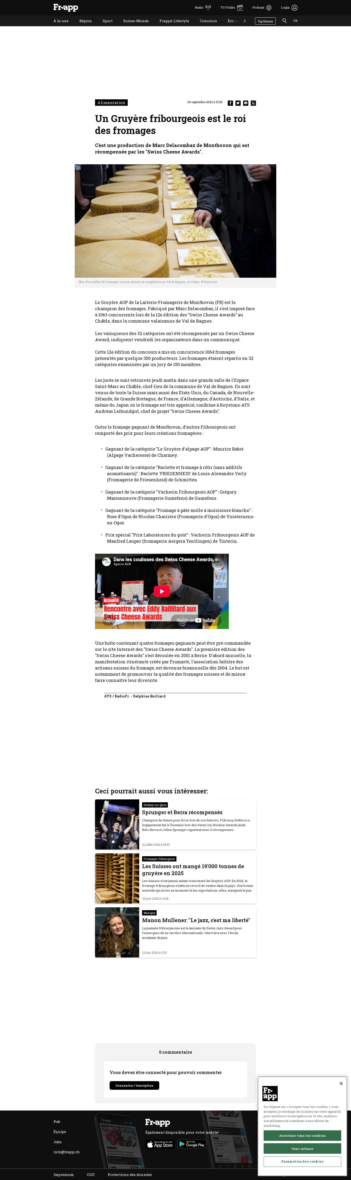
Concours (204, 26)
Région (82, 26)
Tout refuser (303, 1148)
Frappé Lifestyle (171, 26)
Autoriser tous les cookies (302, 1135)
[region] (302, 1126)
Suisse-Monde (132, 26)
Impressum (63, 1174)
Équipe (59, 1131)
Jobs (57, 1141)
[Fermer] (341, 1083)
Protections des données (130, 1174)
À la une (57, 26)
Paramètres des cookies (302, 1161)
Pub (56, 1121)
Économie (233, 26)
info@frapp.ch (66, 1151)
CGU (91, 1174)
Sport (104, 26)
